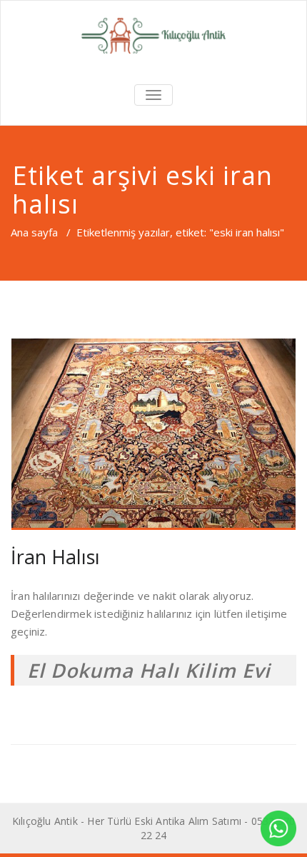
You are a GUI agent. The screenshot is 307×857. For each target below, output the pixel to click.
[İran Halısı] (153, 434)
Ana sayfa (34, 232)
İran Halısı (55, 556)
